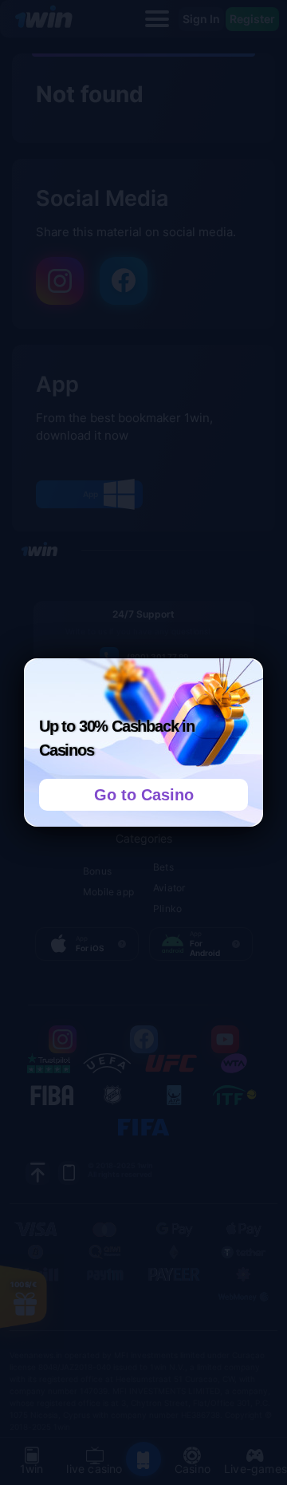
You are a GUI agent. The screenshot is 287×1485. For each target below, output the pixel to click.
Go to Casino (144, 795)
